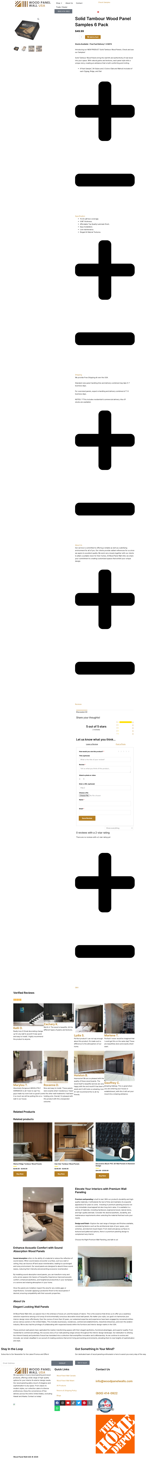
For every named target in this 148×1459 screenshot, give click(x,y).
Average (124, 751)
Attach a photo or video (87, 775)
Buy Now (20, 1174)
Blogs (59, 1395)
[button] (38, 19)
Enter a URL (87, 784)
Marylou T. (20, 1085)
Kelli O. (18, 1028)
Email (81, 809)
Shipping (78, 375)
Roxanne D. (51, 1085)
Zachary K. (51, 1024)
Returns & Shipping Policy (67, 1391)
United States (23, 1404)
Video (84, 779)
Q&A (76, 987)
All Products (61, 1386)
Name (81, 800)
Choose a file (83, 793)
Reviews (78, 704)
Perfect (129, 751)
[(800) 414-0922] (98, 1388)
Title (84, 756)
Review (82, 764)
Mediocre (122, 751)
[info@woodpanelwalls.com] (98, 1376)
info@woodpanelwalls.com (114, 1381)
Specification (80, 216)
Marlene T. (111, 1035)
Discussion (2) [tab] (81, 712)
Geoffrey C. (112, 1082)
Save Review (87, 818)
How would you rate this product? (91, 751)
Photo (80, 779)
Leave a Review (92, 744)
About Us (78, 545)
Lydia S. (79, 1035)
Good (127, 751)
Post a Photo (121, 744)
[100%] (126, 722)
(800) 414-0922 (107, 1393)
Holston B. (81, 1075)
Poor (119, 751)
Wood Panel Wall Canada (66, 1376)
